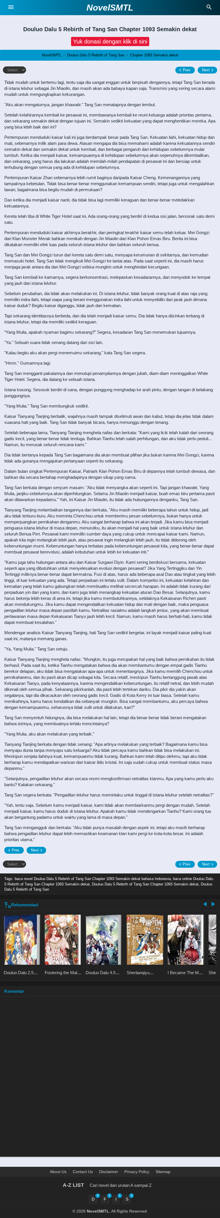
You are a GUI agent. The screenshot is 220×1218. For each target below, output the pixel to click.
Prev (186, 70)
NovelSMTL (110, 7)
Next (206, 70)
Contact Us (83, 1171)
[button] (110, 41)
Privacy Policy (136, 1171)
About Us (58, 1171)
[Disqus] (110, 1079)
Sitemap (163, 1171)
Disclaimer (108, 1171)
